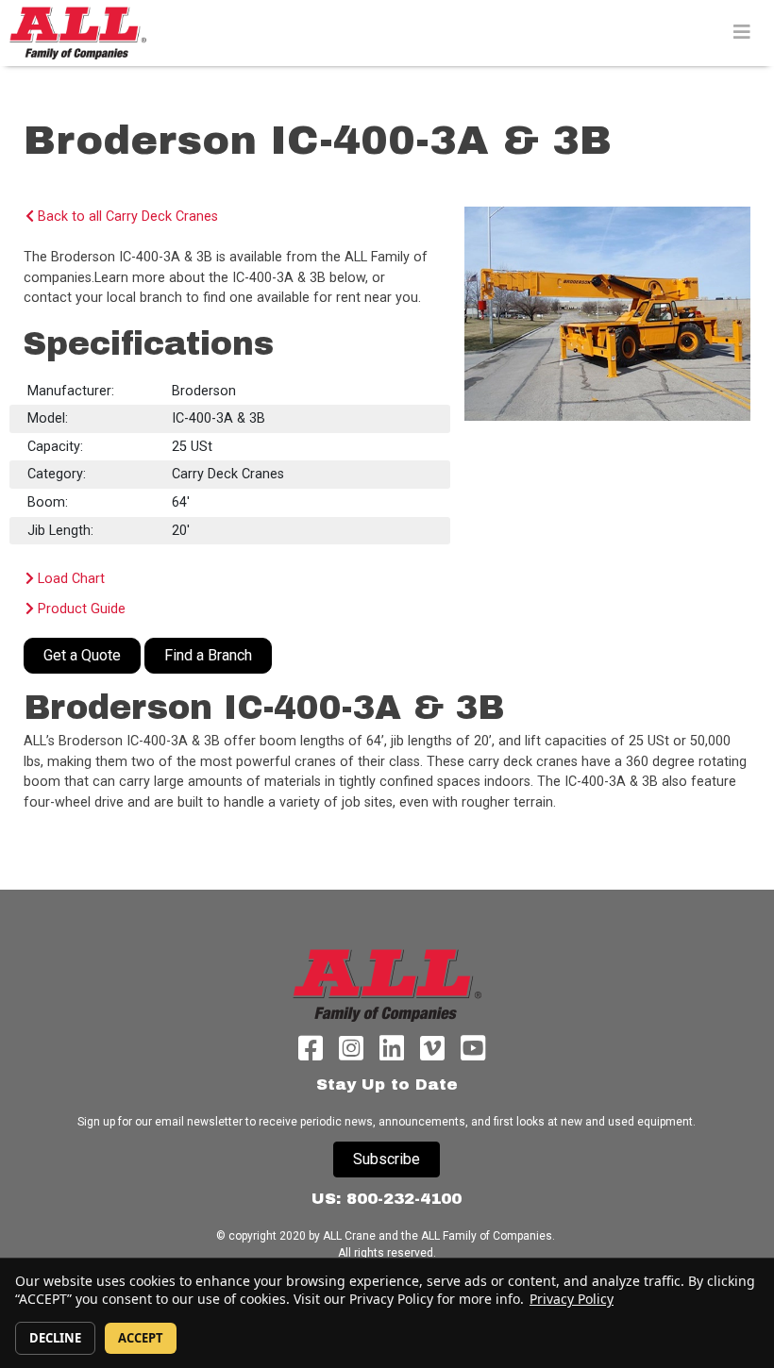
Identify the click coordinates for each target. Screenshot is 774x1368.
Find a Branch (208, 655)
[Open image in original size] (77, 32)
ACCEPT (140, 1337)
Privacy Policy (572, 1299)
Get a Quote (82, 655)
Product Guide (80, 609)
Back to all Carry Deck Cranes (126, 217)
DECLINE (55, 1337)
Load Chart (69, 579)
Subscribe (386, 1159)
